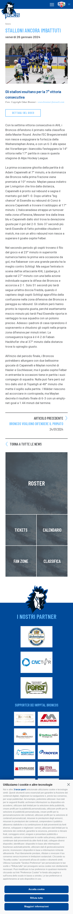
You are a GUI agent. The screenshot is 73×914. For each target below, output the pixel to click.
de (69, 4)
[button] (68, 784)
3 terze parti (20, 789)
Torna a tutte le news (26, 444)
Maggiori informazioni (36, 906)
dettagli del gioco (23, 112)
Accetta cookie (36, 889)
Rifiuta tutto (36, 898)
